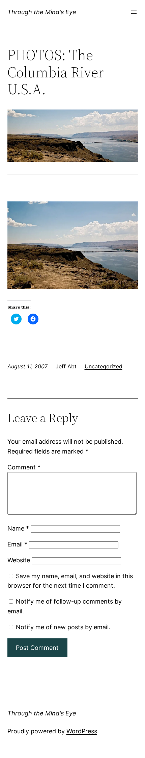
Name (18, 528)
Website (18, 560)
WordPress (81, 731)
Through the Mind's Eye (41, 12)
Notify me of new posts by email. (63, 627)
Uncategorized (103, 366)
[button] (72, 135)
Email (17, 544)
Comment (23, 467)
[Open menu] (134, 12)
